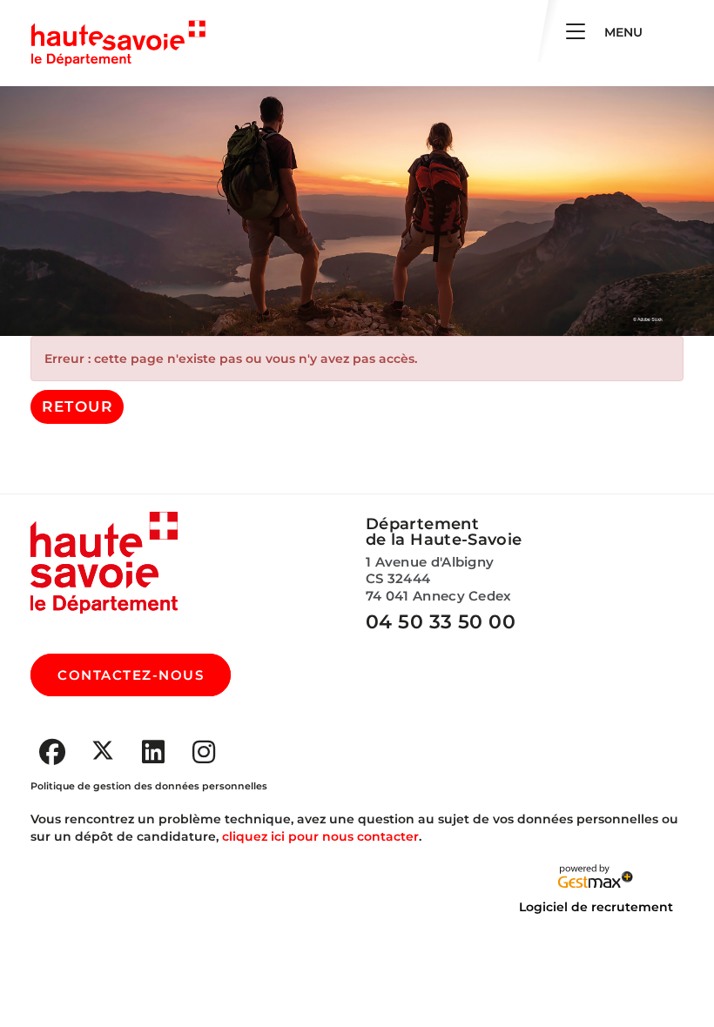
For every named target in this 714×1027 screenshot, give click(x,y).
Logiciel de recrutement (596, 907)
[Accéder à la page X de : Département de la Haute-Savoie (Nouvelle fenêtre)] (103, 750)
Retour (77, 406)
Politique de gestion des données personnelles (148, 786)
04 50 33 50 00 (440, 622)
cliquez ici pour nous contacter (320, 836)
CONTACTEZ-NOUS (130, 675)
